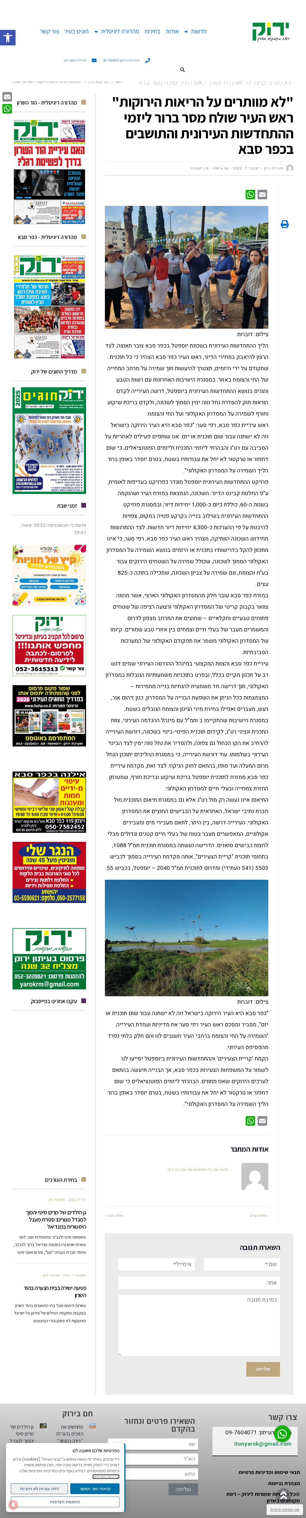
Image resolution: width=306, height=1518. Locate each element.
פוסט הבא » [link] (114, 1215)
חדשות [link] (199, 31)
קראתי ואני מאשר (95, 1488)
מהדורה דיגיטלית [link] (120, 31)
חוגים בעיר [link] (77, 31)
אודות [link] (172, 31)
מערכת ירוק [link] (57, 1200)
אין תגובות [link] (200, 168)
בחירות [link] (152, 31)
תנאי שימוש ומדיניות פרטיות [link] (269, 1472)
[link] (8, 37)
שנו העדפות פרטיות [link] (284, 1509)
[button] (182, 69)
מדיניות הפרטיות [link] (106, 1476)
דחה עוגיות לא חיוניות (39, 1488)
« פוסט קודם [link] (259, 1215)
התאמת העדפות (65, 1502)
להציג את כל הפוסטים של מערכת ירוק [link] (198, 1169)
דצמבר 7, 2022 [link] (246, 168)
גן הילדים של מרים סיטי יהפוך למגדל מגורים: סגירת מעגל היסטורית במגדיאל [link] (56, 1219)
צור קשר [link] (49, 31)
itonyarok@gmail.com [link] (263, 1444)
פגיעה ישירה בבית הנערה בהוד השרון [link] (55, 1291)
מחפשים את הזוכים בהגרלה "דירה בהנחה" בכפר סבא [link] (69, 1437)
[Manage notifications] (13, 1505)
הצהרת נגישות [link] (284, 1483)
